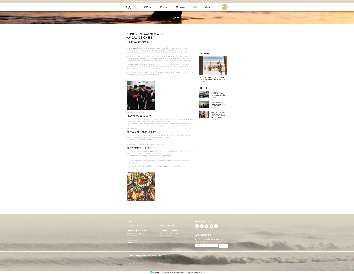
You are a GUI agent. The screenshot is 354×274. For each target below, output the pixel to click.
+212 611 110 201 (165, 236)
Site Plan (130, 256)
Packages (147, 7)
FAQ (132, 1)
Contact (142, 1)
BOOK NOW (132, 242)
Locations (164, 7)
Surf (195, 7)
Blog (136, 1)
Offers (207, 7)
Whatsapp (142, 230)
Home (127, 26)
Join (223, 246)
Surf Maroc (130, 7)
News (132, 26)
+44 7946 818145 (132, 236)
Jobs (159, 256)
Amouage (132, 48)
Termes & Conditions (142, 256)
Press (154, 256)
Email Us (131, 230)
